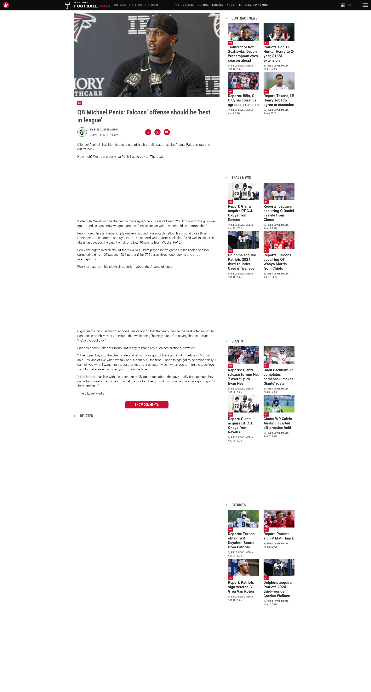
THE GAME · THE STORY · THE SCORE (136, 5)
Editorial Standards (254, 5)
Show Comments (147, 405)
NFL (177, 5)
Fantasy (217, 5)
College (188, 5)
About (231, 5)
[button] (365, 5)
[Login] (7, 5)
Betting (203, 5)
